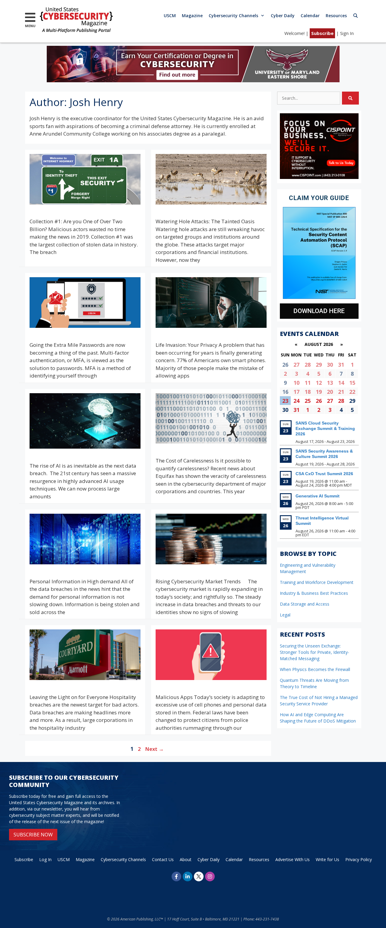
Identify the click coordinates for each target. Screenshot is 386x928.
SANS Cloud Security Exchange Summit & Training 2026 (325, 428)
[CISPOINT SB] (319, 177)
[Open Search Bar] (355, 15)
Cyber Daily (283, 15)
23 (285, 400)
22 (352, 391)
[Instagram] (210, 876)
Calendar (310, 15)
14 (341, 382)
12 (319, 382)
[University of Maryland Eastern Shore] (193, 80)
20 (330, 391)
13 (330, 382)
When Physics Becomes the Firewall (315, 669)
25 (308, 400)
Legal (285, 615)
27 (296, 364)
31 (341, 364)
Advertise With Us (292, 859)
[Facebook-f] (176, 876)
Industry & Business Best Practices (314, 593)
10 (296, 382)
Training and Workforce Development (316, 582)
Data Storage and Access (304, 604)
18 (308, 391)
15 (352, 382)
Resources (336, 15)
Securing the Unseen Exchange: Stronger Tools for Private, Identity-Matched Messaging (314, 652)
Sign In (347, 33)
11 (308, 382)
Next (154, 748)
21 (341, 391)
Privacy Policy (358, 859)
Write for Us (327, 859)
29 (319, 364)
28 (308, 364)
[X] (199, 876)
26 (319, 400)
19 (319, 391)
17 (296, 391)
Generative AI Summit (318, 496)
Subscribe (322, 33)
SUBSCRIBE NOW (33, 834)
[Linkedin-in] (187, 876)
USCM (170, 15)
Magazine (192, 15)
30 (330, 364)
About (185, 859)
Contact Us (163, 859)
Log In (45, 859)
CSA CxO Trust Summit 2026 (324, 473)
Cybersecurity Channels (233, 15)
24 (296, 400)
